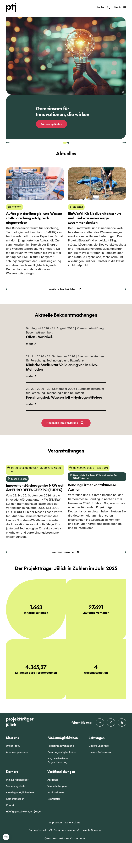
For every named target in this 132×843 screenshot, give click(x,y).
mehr (9, 280)
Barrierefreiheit (37, 830)
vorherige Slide (7, 142)
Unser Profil (13, 745)
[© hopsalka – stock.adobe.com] (9, 197)
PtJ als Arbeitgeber (17, 779)
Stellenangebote (15, 786)
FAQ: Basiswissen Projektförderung (58, 760)
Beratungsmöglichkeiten (61, 752)
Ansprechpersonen (17, 752)
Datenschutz (72, 822)
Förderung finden (51, 124)
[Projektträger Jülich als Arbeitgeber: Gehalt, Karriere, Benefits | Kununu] (122, 722)
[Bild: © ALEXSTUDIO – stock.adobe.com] (123, 92)
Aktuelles (52, 779)
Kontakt (10, 805)
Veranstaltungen (57, 786)
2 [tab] (68, 143)
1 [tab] (65, 143)
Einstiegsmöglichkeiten (20, 792)
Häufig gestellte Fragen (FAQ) (23, 811)
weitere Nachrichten (62, 289)
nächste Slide (124, 142)
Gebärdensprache (64, 830)
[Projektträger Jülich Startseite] (13, 7)
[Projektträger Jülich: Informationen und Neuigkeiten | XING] (111, 722)
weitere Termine (63, 552)
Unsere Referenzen (100, 752)
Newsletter (53, 798)
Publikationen (55, 792)
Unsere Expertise (99, 745)
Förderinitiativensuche (60, 745)
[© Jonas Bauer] (71, 197)
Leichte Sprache (91, 830)
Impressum (56, 822)
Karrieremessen (15, 798)
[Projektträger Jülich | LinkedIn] (100, 722)
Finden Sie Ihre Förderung (62, 422)
